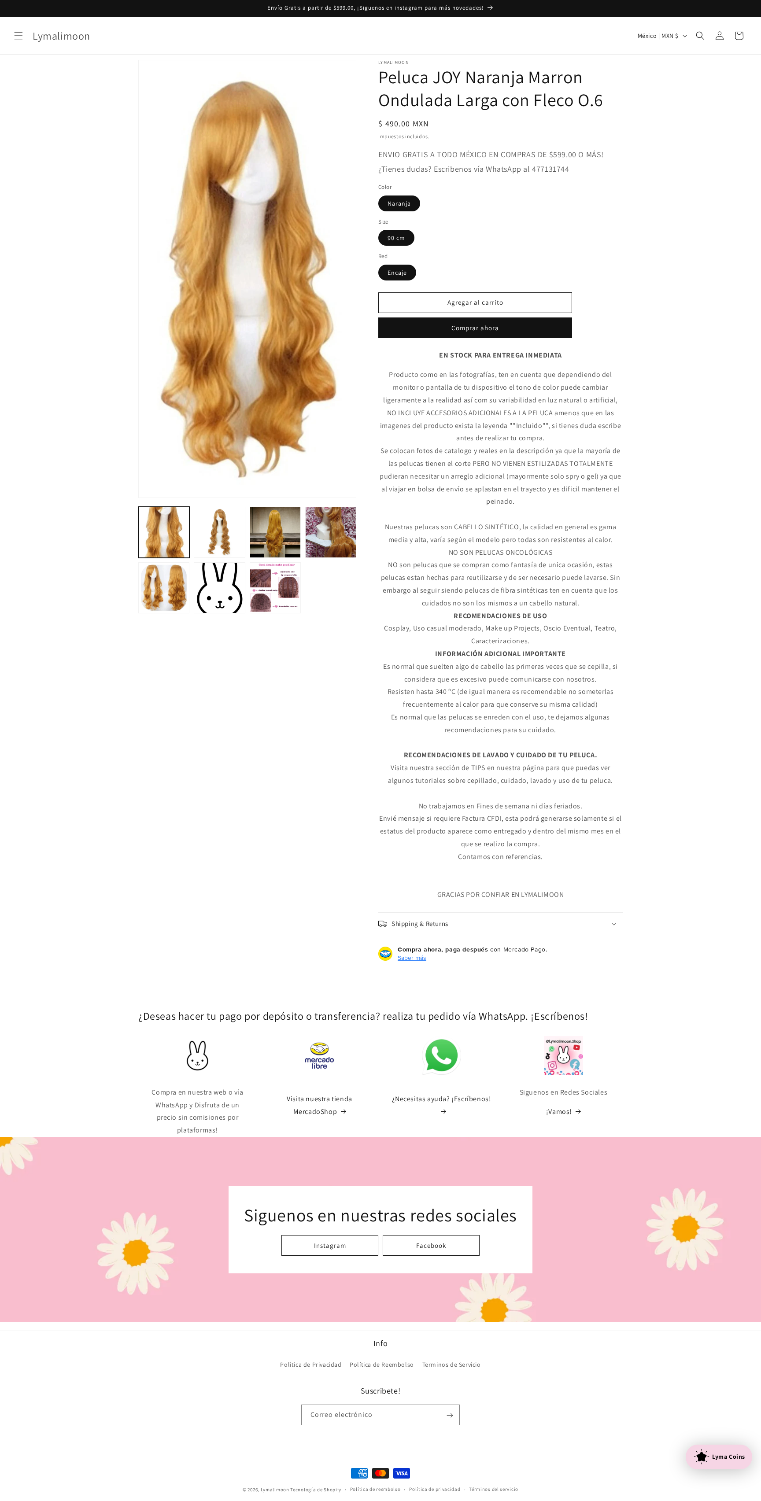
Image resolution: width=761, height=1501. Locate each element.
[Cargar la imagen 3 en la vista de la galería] (275, 532)
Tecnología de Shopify (315, 1489)
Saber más (412, 957)
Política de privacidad (434, 1489)
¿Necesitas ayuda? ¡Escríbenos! (441, 1098)
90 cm (396, 238)
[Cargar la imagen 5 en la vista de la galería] (163, 587)
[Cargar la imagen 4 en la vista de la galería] (330, 532)
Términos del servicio (493, 1489)
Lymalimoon (275, 1489)
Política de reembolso (375, 1489)
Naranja (399, 203)
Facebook (431, 1245)
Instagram (330, 1245)
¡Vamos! (559, 1111)
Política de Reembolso (382, 1364)
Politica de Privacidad (310, 1364)
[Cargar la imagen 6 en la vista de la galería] (219, 587)
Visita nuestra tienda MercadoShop (319, 1105)
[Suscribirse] (449, 1415)
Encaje (397, 273)
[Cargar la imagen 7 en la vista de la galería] (275, 587)
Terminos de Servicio (451, 1364)
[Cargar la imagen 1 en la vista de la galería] (163, 532)
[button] (18, 35)
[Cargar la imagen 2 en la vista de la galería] (219, 532)
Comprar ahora (475, 328)
